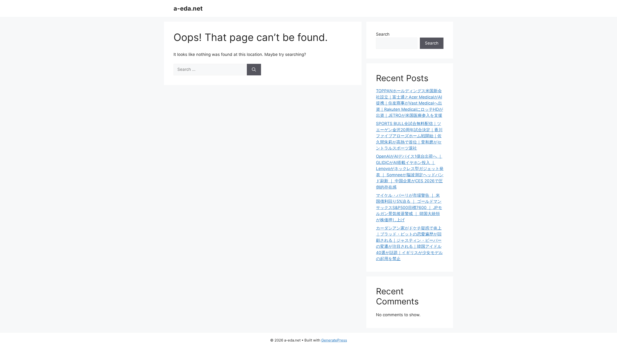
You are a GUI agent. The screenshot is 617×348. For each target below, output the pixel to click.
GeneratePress (334, 340)
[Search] (254, 69)
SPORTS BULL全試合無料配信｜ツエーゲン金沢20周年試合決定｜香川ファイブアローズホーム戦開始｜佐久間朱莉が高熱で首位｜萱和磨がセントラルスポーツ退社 (409, 136)
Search (382, 34)
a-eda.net (188, 8)
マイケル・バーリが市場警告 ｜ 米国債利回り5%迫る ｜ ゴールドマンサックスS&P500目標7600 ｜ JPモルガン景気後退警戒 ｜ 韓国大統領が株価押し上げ (409, 207)
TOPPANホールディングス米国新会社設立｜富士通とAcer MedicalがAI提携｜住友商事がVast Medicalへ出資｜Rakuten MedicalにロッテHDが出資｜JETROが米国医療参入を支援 (409, 103)
